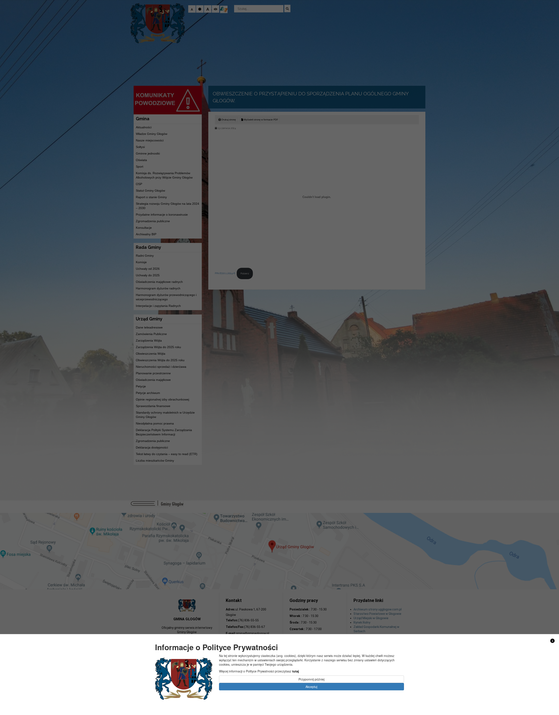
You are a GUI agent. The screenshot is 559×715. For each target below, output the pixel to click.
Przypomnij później (311, 679)
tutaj (295, 671)
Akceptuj (311, 686)
